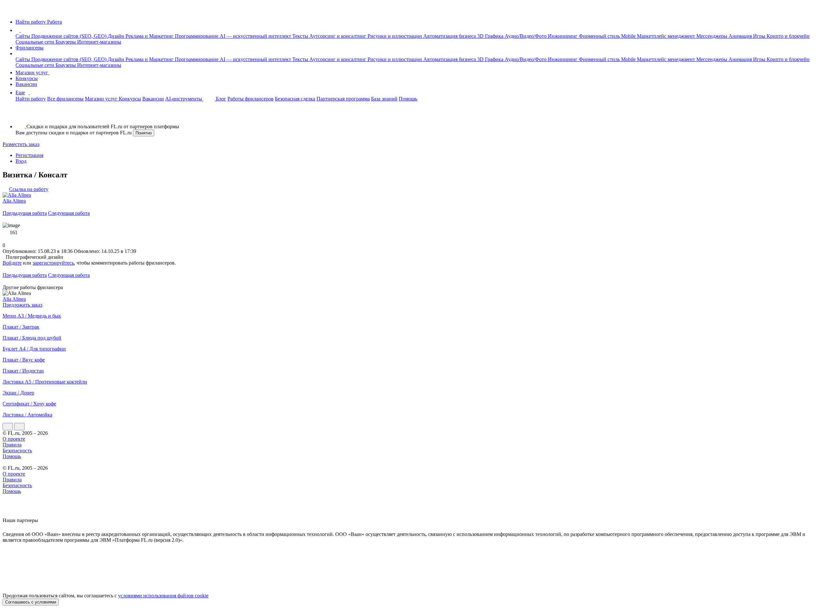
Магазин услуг (32, 72)
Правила (12, 444)
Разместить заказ (21, 144)
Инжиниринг (563, 36)
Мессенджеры (712, 36)
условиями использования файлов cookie (163, 595)
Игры (760, 36)
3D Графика (491, 36)
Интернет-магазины (99, 42)
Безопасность (17, 450)
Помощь (408, 98)
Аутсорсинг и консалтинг (338, 36)
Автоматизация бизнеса (450, 36)
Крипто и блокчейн (788, 36)
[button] (21, 30)
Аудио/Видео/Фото (526, 36)
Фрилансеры (29, 47)
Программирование (197, 36)
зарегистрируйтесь (53, 263)
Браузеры (66, 42)
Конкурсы (26, 78)
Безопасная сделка (295, 98)
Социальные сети (35, 42)
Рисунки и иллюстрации (395, 36)
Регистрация (29, 155)
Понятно (144, 133)
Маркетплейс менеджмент (666, 36)
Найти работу (30, 98)
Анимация (741, 36)
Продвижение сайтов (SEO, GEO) (69, 36)
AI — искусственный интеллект (256, 36)
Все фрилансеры (65, 98)
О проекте (14, 439)
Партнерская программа (343, 98)
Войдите (12, 263)
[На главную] (9, 11)
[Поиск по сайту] (20, 115)
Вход (20, 161)
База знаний (384, 98)
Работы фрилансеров (250, 98)
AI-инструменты (184, 98)
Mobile (629, 36)
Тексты (300, 36)
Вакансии (26, 84)
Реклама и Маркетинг (150, 36)
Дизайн (117, 36)
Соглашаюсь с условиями (30, 602)
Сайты (23, 36)
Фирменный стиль (600, 36)
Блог (221, 98)
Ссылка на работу (28, 189)
